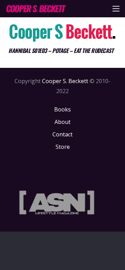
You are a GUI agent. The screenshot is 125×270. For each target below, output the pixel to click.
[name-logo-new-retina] (36, 8)
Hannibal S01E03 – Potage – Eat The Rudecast (60, 50)
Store (63, 147)
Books (62, 109)
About (62, 122)
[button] (116, 8)
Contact (62, 134)
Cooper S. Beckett (65, 81)
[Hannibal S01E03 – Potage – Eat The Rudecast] (62, 32)
